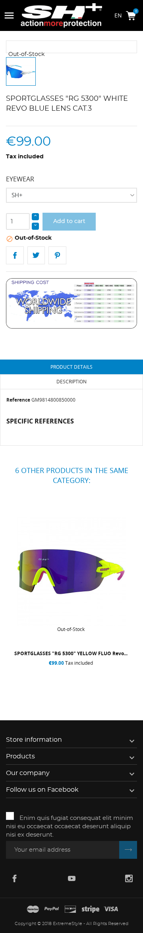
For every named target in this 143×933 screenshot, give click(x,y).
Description (71, 381)
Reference (18, 399)
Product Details (71, 367)
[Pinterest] (57, 255)
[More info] (105, 679)
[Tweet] (36, 255)
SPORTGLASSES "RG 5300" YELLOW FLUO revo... (71, 653)
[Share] (15, 255)
